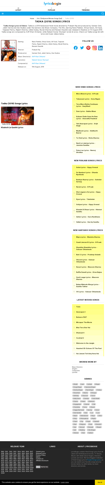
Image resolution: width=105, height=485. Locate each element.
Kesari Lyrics (88, 267)
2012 (10, 469)
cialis (10, 440)
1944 (27, 453)
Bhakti (76, 384)
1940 (11, 453)
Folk (94, 404)
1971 (6, 460)
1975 (23, 460)
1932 (10, 451)
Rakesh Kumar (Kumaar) (40, 60)
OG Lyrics (88, 292)
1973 (15, 460)
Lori (92, 413)
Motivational (84, 415)
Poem (75, 421)
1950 (19, 455)
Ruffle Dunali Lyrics (89, 272)
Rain (75, 424)
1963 (6, 459)
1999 (23, 466)
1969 (31, 459)
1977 (31, 460)
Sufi (75, 430)
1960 (27, 457)
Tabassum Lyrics (88, 99)
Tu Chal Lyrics (87, 138)
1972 (10, 460)
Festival (87, 404)
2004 (11, 468)
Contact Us (39, 459)
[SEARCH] (103, 14)
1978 (2, 462)
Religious (83, 424)
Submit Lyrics (40, 451)
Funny (85, 407)
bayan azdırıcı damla (19, 440)
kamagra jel (36, 440)
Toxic (78, 307)
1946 (2, 455)
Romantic (98, 424)
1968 (27, 459)
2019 (6, 471)
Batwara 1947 (81, 317)
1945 (31, 453)
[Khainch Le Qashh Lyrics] (17, 116)
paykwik (29, 440)
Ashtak (90, 384)
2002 (3, 468)
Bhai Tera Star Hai (83, 328)
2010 (2, 469)
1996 (11, 466)
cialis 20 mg (4, 440)
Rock (90, 424)
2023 (23, 471)
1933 (14, 451)
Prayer (88, 421)
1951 (23, 455)
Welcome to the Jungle (85, 343)
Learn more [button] (65, 482)
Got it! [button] (100, 482)
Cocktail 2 (80, 338)
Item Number (77, 413)
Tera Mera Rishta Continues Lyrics (87, 105)
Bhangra (93, 393)
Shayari (99, 427)
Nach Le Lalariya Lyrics (85, 144)
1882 (2, 451)
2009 (31, 468)
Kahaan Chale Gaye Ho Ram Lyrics (87, 118)
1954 (2, 457)
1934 (19, 451)
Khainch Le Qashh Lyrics (12, 127)
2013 (14, 469)
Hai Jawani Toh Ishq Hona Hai (87, 354)
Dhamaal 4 (80, 333)
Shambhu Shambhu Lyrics (86, 248)
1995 (6, 466)
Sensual (82, 427)
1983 (23, 462)
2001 (31, 466)
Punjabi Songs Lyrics (94, 460)
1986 (2, 464)
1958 (19, 457)
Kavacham (77, 393)
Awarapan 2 (80, 312)
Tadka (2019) (6, 124)
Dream (83, 401)
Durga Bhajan (78, 387)
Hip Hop (90, 410)
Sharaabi (90, 427)
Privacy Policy (41, 455)
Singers (74, 369)
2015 (23, 469)
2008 (27, 468)
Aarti (82, 384)
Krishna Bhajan (78, 390)
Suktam (91, 433)
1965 (15, 459)
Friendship (77, 407)
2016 (27, 469)
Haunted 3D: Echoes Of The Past (89, 348)
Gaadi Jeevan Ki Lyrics (88, 242)
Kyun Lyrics (85, 199)
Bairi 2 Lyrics (88, 255)
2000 (27, 466)
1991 (23, 464)
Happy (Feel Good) (79, 410)
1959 (23, 457)
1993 (31, 464)
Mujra (93, 415)
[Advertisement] (35, 86)
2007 (23, 468)
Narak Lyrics (84, 187)
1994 (2, 466)
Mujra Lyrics (88, 237)
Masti (75, 415)
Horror (97, 410)
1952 (27, 455)
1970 (2, 460)
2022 (19, 471)
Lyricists (74, 372)
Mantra (86, 393)
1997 (15, 466)
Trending (86, 10)
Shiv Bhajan (91, 430)
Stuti (83, 433)
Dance (93, 395)
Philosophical (84, 418)
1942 (19, 453)
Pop (82, 421)
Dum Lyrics (86, 111)
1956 (10, 457)
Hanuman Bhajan (90, 387)
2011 (6, 469)
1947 (6, 455)
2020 (11, 471)
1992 (27, 464)
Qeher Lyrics (88, 217)
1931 (6, 451)
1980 (11, 462)
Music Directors (77, 367)
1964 (11, 459)
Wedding (82, 430)
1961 (31, 457)
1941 (14, 453)
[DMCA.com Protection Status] (42, 467)
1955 (6, 457)
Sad (75, 427)
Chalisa (99, 390)
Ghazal (93, 407)
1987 (6, 464)
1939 (6, 453)
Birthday (76, 395)
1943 (23, 453)
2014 (19, 469)
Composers (76, 370)
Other (100, 415)
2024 (27, 471)
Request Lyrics (41, 453)
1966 (19, 459)
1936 (27, 451)
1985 (31, 462)
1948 (11, 455)
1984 (27, 462)
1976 (27, 460)
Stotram (76, 433)
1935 (23, 451)
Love (98, 413)
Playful (94, 418)
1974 (19, 460)
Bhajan (98, 384)
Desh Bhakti (96, 398)
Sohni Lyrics (87, 167)
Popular (51, 10)
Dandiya (86, 398)
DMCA (38, 457)
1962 (2, 459)
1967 (23, 459)
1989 (15, 464)
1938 (2, 453)
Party (75, 418)
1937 (31, 451)
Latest (18, 10)
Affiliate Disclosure (42, 460)
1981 (14, 462)
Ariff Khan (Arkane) (38, 57)
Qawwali (96, 421)
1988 (11, 464)
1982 (19, 462)
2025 (31, 471)
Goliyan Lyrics (87, 204)
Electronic (91, 401)
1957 (15, 457)
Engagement (77, 404)
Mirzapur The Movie (84, 322)
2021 (14, 471)
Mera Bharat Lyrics (87, 94)
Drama (76, 401)
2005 (15, 468)
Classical (85, 395)
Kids (86, 413)
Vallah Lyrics (87, 222)
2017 (31, 469)
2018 (2, 471)
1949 (15, 455)
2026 (3, 473)
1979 (6, 462)
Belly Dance (77, 398)
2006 (19, 468)
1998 (19, 466)
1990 (19, 464)
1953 (31, 455)
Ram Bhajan (89, 390)
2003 (7, 468)
